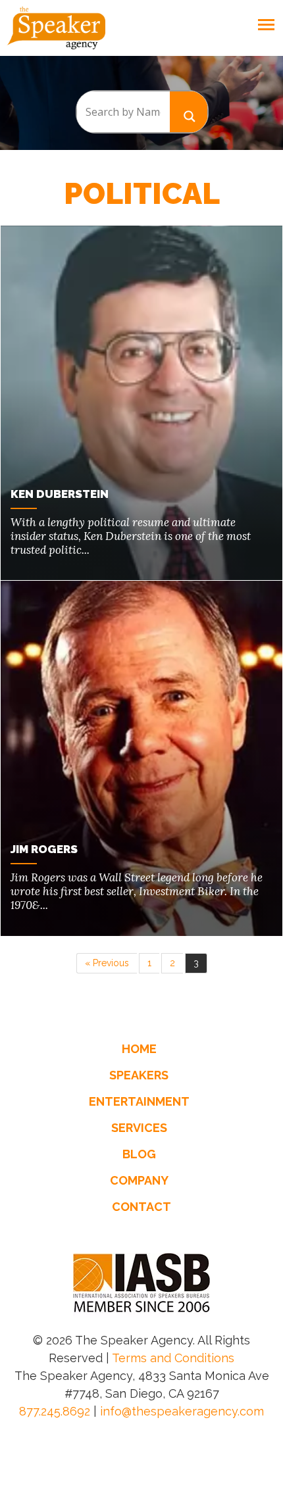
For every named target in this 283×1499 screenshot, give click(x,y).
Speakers (138, 1075)
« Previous (107, 963)
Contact (141, 1207)
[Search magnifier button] (189, 111)
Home (139, 1049)
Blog (139, 1154)
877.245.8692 (54, 1411)
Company (139, 1180)
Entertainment (139, 1101)
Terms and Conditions (173, 1358)
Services (139, 1128)
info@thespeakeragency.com (182, 1411)
